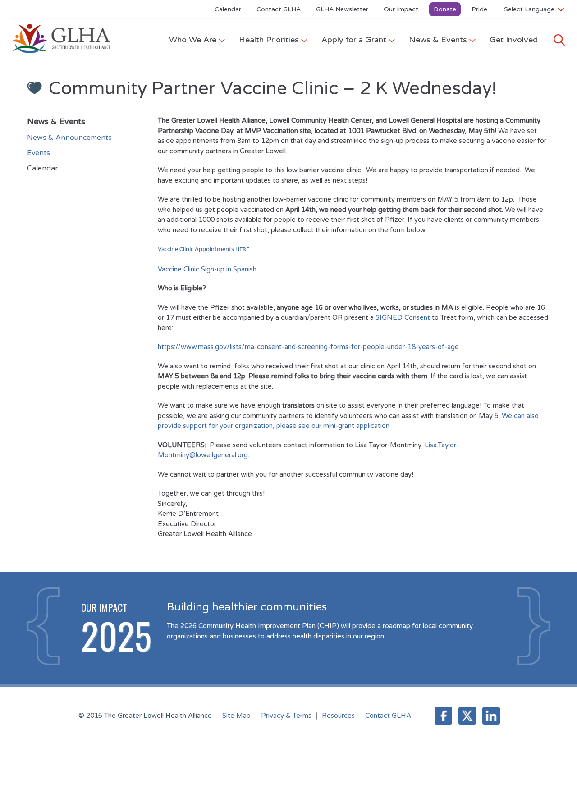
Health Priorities (269, 40)
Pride (479, 9)
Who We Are (192, 40)
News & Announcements (69, 137)
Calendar (228, 9)
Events (38, 152)
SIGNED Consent (403, 317)
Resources (338, 715)
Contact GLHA (278, 9)
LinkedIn (491, 716)
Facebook (443, 716)
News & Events (438, 40)
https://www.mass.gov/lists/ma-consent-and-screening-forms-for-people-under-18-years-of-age (308, 347)
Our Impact (401, 9)
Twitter (467, 716)
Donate (445, 9)
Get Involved (514, 40)
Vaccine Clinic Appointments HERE (204, 249)
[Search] (559, 40)
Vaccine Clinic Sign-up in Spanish (208, 269)
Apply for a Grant (353, 40)
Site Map (236, 715)
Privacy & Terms (286, 715)
